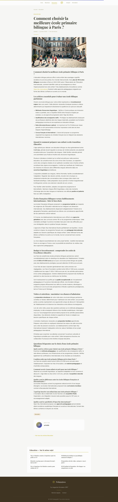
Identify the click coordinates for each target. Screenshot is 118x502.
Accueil (35, 9)
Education (54, 2)
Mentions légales (56, 492)
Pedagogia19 (61, 482)
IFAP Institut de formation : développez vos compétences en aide (73, 467)
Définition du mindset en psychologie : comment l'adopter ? (72, 456)
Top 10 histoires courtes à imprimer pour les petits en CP (43, 456)
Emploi (68, 2)
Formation (75, 2)
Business (47, 2)
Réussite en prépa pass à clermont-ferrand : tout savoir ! (43, 461)
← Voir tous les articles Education (43, 435)
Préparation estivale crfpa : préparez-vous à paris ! (73, 461)
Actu (41, 2)
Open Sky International (41, 89)
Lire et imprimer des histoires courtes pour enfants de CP (43, 467)
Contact (64, 492)
